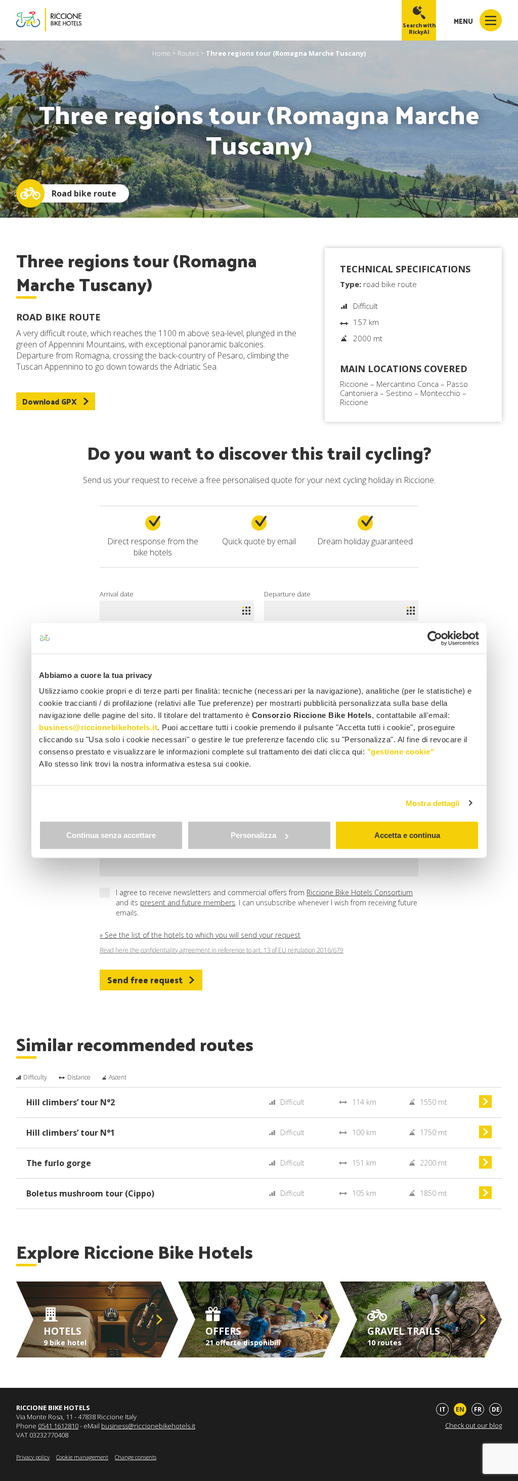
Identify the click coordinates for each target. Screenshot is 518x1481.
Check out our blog (473, 1425)
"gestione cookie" (401, 751)
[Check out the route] (485, 1105)
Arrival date (117, 593)
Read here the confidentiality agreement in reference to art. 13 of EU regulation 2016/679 (221, 950)
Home (161, 53)
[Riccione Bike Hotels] (48, 20)
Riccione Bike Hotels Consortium (360, 892)
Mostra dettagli (433, 802)
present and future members (187, 902)
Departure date (287, 593)
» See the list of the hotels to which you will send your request (200, 935)
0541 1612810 (58, 1425)
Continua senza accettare (111, 835)
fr (478, 1409)
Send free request (145, 979)
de (496, 1409)
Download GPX (49, 401)
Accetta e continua (407, 835)
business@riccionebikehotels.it (148, 1425)
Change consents (135, 1457)
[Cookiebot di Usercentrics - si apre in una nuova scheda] (435, 638)
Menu (464, 21)
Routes (188, 53)
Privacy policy (33, 1457)
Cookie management (82, 1457)
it (443, 1409)
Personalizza (253, 835)
